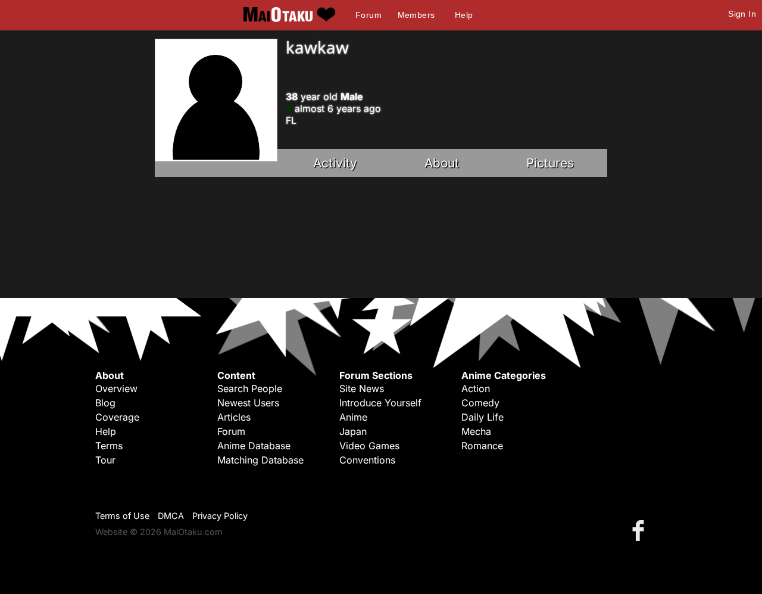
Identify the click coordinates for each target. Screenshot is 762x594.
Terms (109, 446)
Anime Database (254, 446)
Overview (116, 388)
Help (464, 15)
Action (475, 388)
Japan (353, 431)
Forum (368, 15)
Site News (361, 388)
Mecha (476, 431)
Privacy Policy (220, 516)
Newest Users (248, 403)
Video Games (369, 446)
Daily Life (482, 417)
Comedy (480, 403)
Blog (105, 403)
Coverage (117, 417)
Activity (335, 163)
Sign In (742, 13)
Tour (105, 460)
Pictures (550, 163)
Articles (234, 417)
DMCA (171, 516)
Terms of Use (122, 516)
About (441, 163)
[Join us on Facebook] (640, 530)
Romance (482, 446)
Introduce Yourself (380, 403)
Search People (249, 388)
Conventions (367, 460)
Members (416, 15)
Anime (353, 417)
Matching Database (260, 460)
